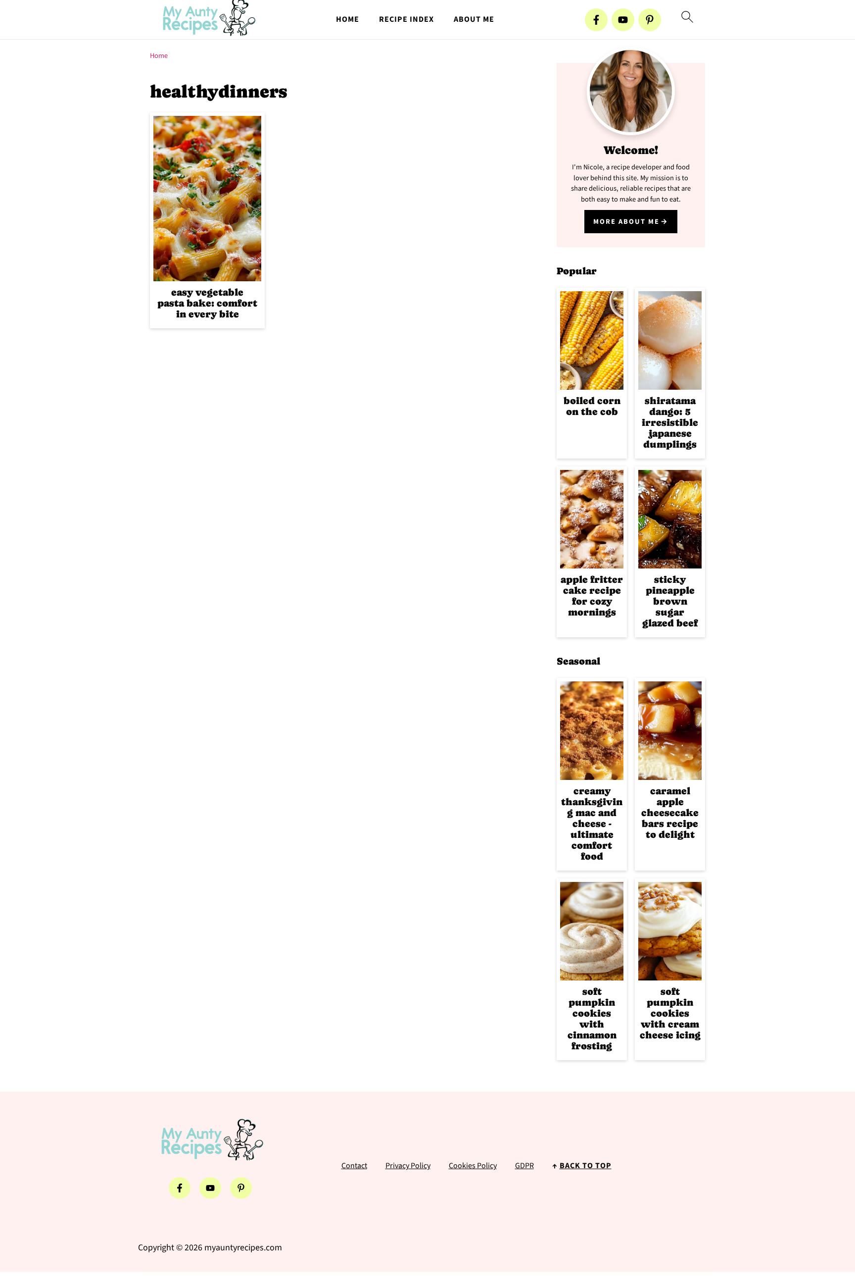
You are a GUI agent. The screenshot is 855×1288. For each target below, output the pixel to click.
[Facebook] (596, 19)
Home (159, 56)
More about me (626, 221)
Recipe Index (406, 19)
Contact (354, 1165)
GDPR (524, 1165)
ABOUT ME (474, 19)
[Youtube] (623, 19)
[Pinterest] (649, 19)
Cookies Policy (473, 1165)
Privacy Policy (407, 1165)
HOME (347, 19)
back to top (586, 1165)
